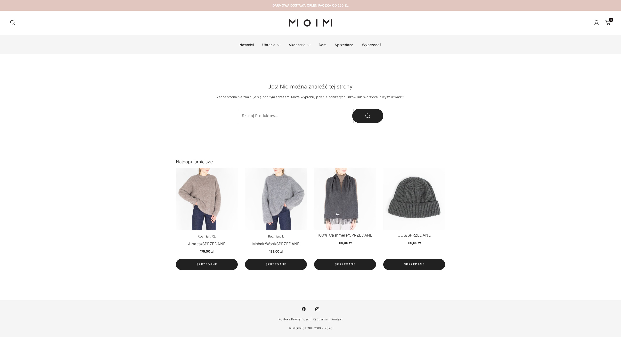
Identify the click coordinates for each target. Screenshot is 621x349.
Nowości (246, 45)
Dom (323, 45)
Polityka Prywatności (294, 319)
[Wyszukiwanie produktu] (13, 23)
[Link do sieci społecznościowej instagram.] (317, 309)
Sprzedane (344, 45)
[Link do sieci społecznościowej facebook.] (304, 309)
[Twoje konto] (596, 23)
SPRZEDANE (206, 264)
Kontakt (337, 319)
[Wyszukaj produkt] (367, 116)
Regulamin (320, 319)
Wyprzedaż (372, 45)
